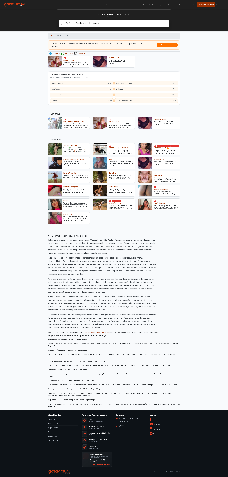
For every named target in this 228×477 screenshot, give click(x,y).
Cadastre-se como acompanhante (96, 332)
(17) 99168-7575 (123, 421)
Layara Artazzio (69, 173)
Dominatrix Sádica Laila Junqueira (75, 159)
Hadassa (66, 200)
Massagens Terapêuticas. (73, 121)
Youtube (156, 424)
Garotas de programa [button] (114, 5)
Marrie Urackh (68, 60)
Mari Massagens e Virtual (118, 148)
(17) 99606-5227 (123, 426)
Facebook (155, 420)
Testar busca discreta (167, 45)
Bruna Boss (113, 187)
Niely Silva (158, 175)
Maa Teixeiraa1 (159, 203)
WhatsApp (69, 53)
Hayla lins (112, 173)
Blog (194, 5)
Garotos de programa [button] (156, 5)
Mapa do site (53, 428)
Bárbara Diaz (68, 214)
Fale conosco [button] (184, 5)
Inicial (52, 36)
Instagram (156, 429)
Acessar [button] (219, 5)
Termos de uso (53, 436)
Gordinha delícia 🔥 (161, 148)
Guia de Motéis (53, 440)
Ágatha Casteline (70, 145)
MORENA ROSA (114, 58)
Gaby (111, 159)
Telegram (56, 53)
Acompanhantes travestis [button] (135, 5)
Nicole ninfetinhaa (161, 189)
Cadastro (51, 419)
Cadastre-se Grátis (206, 5)
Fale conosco (53, 423)
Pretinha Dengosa (70, 187)
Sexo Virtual (172, 5)
